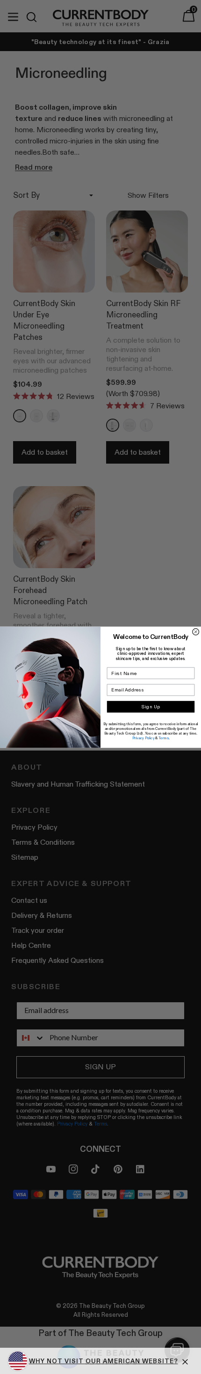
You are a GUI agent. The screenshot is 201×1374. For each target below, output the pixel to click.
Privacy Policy (143, 738)
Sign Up (151, 706)
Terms (163, 738)
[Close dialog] (196, 631)
